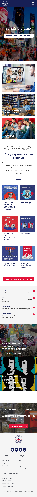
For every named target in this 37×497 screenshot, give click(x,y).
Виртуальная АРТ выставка (14, 343)
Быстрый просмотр (9, 199)
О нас (5, 456)
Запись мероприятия (11, 376)
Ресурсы (23, 456)
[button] (33, 3)
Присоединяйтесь (11, 474)
